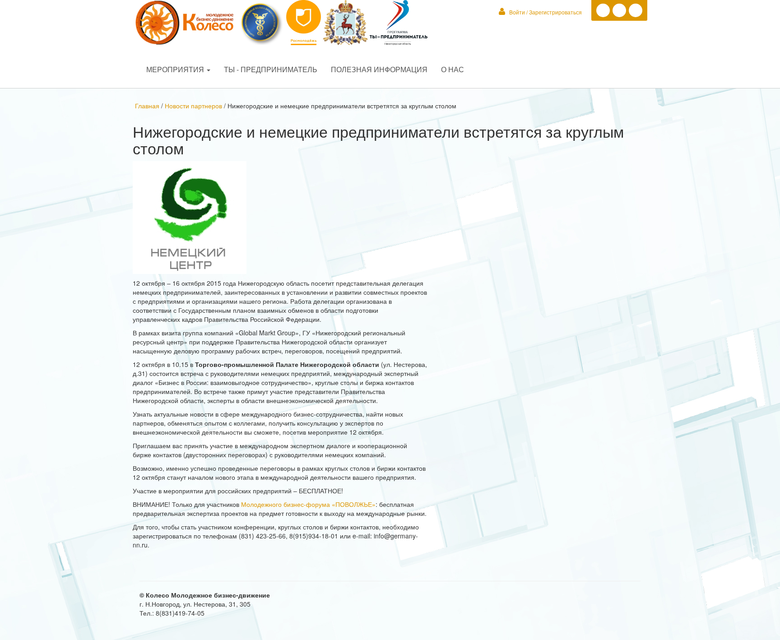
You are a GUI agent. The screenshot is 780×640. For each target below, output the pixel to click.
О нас (452, 69)
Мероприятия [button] (176, 69)
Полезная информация (379, 69)
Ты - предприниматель (270, 69)
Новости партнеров (193, 105)
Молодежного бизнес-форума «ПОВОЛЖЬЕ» (308, 504)
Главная (148, 105)
